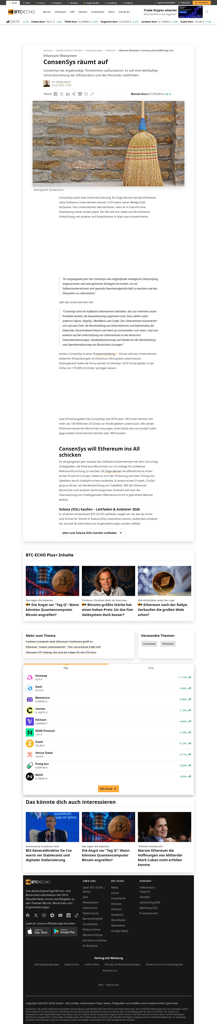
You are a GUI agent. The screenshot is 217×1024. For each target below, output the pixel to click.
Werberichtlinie (92, 935)
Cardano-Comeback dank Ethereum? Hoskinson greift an (59, 641)
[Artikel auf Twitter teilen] (62, 94)
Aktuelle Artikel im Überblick (69, 50)
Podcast (116, 909)
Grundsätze (90, 924)
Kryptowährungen (94, 50)
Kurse (115, 893)
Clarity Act (124, 11)
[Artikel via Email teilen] (86, 94)
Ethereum (60, 11)
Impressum (90, 908)
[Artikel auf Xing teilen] (74, 94)
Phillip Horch (63, 81)
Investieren (98, 11)
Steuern (82, 11)
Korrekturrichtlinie (95, 940)
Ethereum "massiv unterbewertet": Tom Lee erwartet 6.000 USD (63, 647)
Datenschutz (91, 913)
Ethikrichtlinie (91, 929)
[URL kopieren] (92, 94)
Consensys (149, 643)
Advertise (185, 2)
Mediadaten (90, 902)
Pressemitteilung (104, 354)
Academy (117, 914)
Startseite (48, 50)
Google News (119, 931)
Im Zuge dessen (111, 471)
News (114, 887)
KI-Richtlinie (90, 946)
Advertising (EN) (150, 902)
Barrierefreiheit (93, 919)
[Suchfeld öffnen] (207, 11)
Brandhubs (118, 920)
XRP (72, 11)
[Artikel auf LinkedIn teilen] (68, 94)
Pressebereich (149, 913)
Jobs (85, 897)
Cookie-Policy (91, 964)
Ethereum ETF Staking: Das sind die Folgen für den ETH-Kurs (61, 652)
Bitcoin (47, 11)
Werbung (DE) (149, 908)
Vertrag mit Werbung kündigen (122, 964)
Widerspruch (110, 970)
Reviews (116, 904)
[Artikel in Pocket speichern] (80, 94)
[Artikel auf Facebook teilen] (56, 94)
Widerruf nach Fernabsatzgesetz (164, 964)
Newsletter (118, 925)
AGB (100, 984)
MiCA (111, 11)
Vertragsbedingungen (46, 964)
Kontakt (145, 897)
